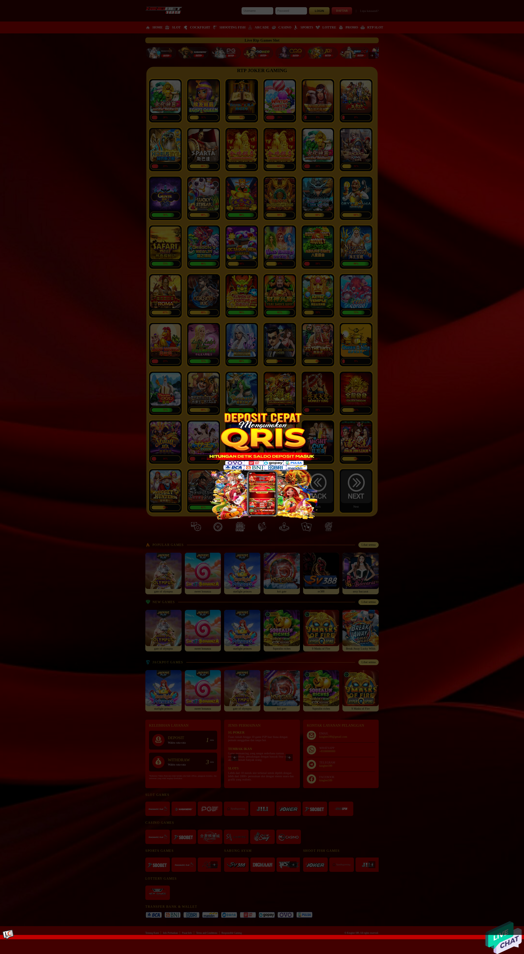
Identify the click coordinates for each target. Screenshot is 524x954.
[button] (262, 467)
